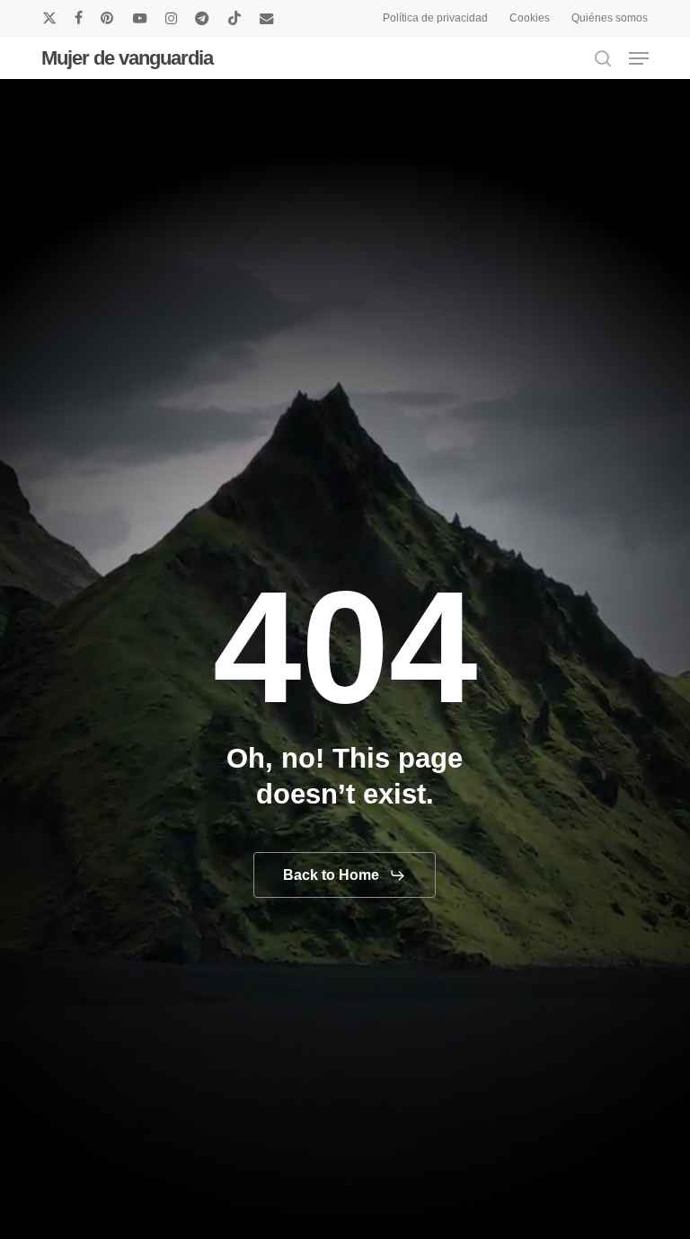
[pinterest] (108, 18)
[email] (267, 18)
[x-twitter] (49, 18)
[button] (639, 58)
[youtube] (140, 18)
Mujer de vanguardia (127, 58)
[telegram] (202, 18)
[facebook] (79, 18)
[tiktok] (234, 18)
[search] (603, 58)
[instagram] (171, 18)
